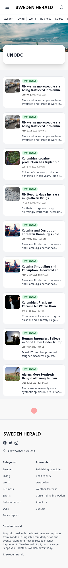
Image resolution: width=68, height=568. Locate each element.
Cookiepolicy (43, 476)
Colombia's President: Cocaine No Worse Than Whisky (39, 304)
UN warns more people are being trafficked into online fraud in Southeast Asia (42, 88)
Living (21, 18)
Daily (6, 508)
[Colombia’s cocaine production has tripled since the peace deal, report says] (12, 158)
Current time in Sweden (50, 495)
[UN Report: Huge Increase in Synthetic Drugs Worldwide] (12, 194)
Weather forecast (46, 489)
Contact (40, 508)
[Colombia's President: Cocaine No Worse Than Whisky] (12, 302)
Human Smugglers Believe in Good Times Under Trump (42, 340)
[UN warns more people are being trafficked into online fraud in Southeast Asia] (12, 86)
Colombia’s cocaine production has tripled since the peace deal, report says (42, 160)
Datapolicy (42, 482)
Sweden (8, 18)
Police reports (11, 515)
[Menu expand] (7, 7)
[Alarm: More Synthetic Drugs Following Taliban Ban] (12, 374)
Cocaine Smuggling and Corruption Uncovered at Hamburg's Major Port (40, 268)
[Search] (61, 7)
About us (41, 502)
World (32, 18)
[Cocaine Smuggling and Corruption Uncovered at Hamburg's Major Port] (12, 266)
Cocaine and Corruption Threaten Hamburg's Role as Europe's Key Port (40, 232)
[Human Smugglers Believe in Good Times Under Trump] (12, 338)
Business (45, 18)
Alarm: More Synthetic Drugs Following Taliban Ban (39, 376)
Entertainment (11, 502)
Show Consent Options (22, 450)
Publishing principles (49, 469)
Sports (59, 18)
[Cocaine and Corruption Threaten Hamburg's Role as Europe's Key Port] (12, 230)
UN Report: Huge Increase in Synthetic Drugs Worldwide (40, 196)
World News (30, 80)
